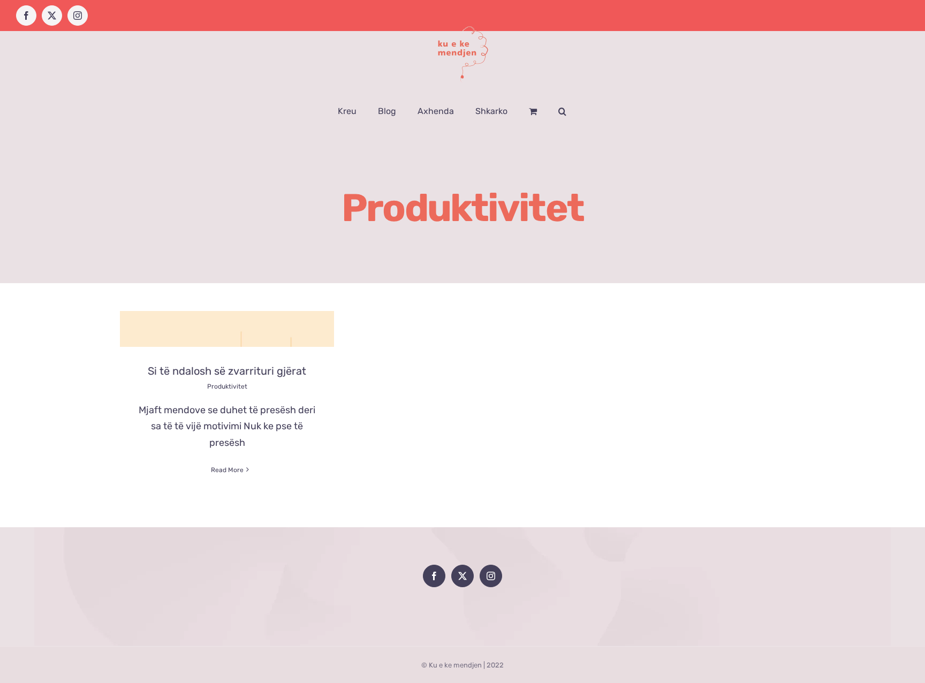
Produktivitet (227, 386)
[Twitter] (462, 576)
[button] (562, 111)
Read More (227, 470)
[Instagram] (491, 576)
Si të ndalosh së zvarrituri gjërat (227, 371)
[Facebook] (434, 576)
